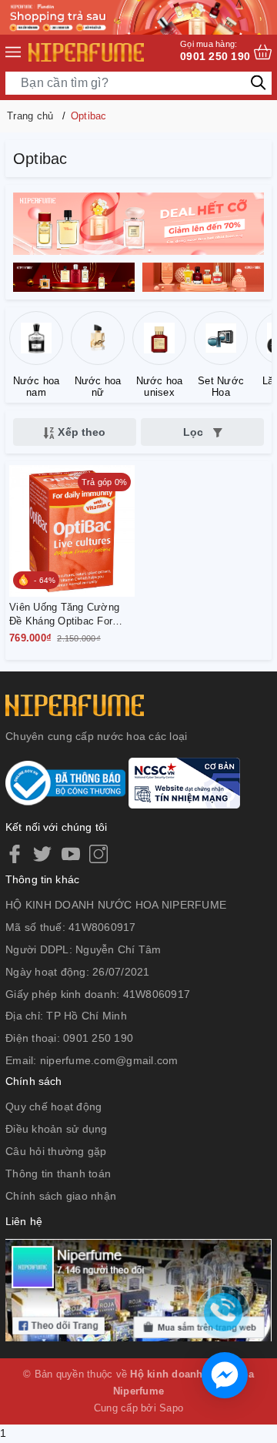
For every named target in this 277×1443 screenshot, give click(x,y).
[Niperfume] (138, 222)
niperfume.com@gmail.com (109, 1060)
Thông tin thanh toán (58, 1173)
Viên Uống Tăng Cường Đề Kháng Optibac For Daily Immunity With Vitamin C (64, 614)
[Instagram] (98, 854)
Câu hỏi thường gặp (56, 1151)
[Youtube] (71, 854)
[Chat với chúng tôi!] (225, 1375)
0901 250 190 (215, 50)
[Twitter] (42, 854)
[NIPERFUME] (86, 52)
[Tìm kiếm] (258, 82)
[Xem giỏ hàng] (263, 52)
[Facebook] (14, 854)
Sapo (171, 1408)
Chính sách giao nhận (60, 1196)
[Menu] (13, 52)
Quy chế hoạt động (53, 1106)
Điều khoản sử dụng (56, 1129)
